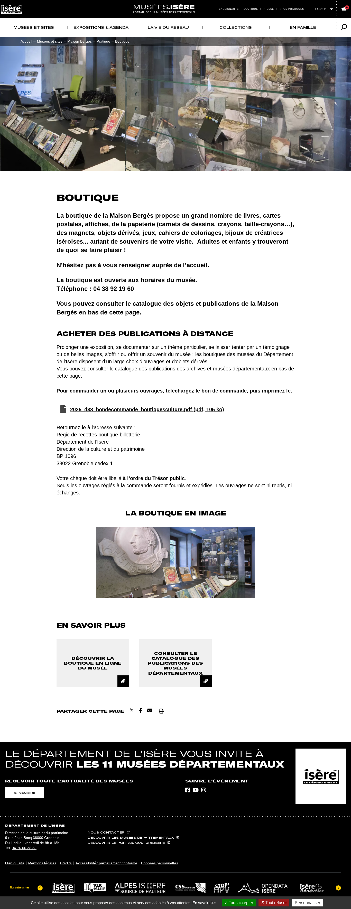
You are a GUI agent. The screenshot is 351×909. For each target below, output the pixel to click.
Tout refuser (275, 903)
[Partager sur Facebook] (140, 710)
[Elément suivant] (338, 888)
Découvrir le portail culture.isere (126, 842)
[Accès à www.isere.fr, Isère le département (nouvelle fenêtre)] (320, 776)
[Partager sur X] (132, 710)
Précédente (85, 562)
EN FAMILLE (303, 27)
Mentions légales (42, 863)
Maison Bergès (79, 41)
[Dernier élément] (40, 888)
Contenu (175, 3)
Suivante (265, 562)
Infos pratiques (291, 9)
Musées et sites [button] (34, 27)
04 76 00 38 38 (24, 848)
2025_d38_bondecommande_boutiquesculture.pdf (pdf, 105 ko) (147, 409)
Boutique (251, 9)
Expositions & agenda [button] (101, 27)
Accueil (26, 41)
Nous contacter (106, 832)
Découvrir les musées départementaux (131, 837)
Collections (235, 27)
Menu (170, 3)
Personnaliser (307, 903)
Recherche (180, 3)
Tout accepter (240, 903)
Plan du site (14, 863)
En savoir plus (204, 903)
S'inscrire (24, 792)
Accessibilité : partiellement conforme (106, 863)
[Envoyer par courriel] (149, 710)
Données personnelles (159, 863)
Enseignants (229, 9)
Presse (268, 9)
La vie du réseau (168, 27)
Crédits (66, 863)
